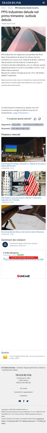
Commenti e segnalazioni (23, 392)
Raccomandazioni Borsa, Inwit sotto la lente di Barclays (22, 232)
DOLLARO (16, 124)
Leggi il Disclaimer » (21, 113)
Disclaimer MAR (13, 421)
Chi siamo (23, 388)
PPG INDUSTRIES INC (20, 128)
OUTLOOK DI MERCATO (33, 124)
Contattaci (23, 396)
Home (3, 8)
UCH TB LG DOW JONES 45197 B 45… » (23, 258)
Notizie (10, 8)
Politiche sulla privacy (28, 421)
